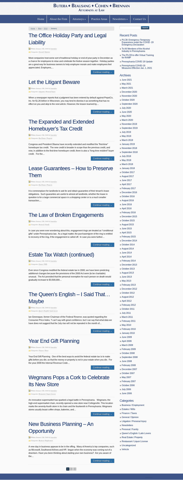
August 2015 (128, 224)
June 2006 (127, 393)
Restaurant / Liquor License (47, 394)
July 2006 (126, 389)
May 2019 (126, 136)
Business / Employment (46, 441)
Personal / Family (44, 225)
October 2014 (128, 244)
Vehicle (125, 449)
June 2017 (127, 180)
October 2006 (128, 385)
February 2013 (129, 285)
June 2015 (127, 228)
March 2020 (127, 120)
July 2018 (126, 156)
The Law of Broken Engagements (66, 215)
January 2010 (128, 333)
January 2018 (128, 168)
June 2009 (127, 337)
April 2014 (127, 257)
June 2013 (127, 277)
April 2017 (127, 184)
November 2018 (129, 148)
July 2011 (126, 313)
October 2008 (128, 353)
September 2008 (130, 357)
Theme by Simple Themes (149, 477)
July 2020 (126, 108)
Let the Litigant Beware (54, 82)
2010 (46, 28)
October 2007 (128, 373)
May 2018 (126, 160)
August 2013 (128, 273)
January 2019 (128, 144)
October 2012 (128, 293)
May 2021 (126, 84)
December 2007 (129, 369)
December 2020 (129, 92)
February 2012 (129, 305)
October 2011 (128, 309)
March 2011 (127, 317)
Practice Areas (99, 19)
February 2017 (129, 188)
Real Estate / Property (45, 138)
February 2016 (129, 212)
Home (40, 19)
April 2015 (127, 232)
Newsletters (120, 19)
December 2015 (129, 216)
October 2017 (128, 172)
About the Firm (58, 19)
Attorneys (79, 19)
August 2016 (128, 200)
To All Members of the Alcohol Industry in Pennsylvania (136, 50)
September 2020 (130, 104)
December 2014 (129, 240)
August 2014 (128, 249)
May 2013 (126, 281)
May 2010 (126, 325)
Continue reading (102, 72)
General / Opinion (44, 52)
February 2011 (129, 321)
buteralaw (54, 49)
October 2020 (128, 100)
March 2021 (127, 88)
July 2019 (126, 132)
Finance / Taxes (43, 350)
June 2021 (127, 80)
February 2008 (129, 365)
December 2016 (129, 192)
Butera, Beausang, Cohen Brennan (91, 8)
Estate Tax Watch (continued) (61, 255)
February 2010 (129, 329)
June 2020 (127, 112)
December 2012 (129, 289)
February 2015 (129, 236)
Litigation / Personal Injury (47, 92)
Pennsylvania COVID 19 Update (137, 61)
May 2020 (126, 116)
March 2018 (127, 164)
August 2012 (128, 297)
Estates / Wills (43, 264)
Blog (40, 28)
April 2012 (127, 301)
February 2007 (129, 381)
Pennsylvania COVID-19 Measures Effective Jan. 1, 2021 (137, 66)
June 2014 (127, 253)
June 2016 (127, 204)
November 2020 (129, 96)
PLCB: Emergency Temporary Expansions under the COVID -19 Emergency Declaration (138, 42)
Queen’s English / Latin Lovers (48, 311)
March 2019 (127, 140)
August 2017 (128, 176)
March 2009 (127, 345)
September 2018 (130, 152)
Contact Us (139, 19)
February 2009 (129, 349)
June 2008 (127, 361)
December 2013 (129, 265)
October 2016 (128, 196)
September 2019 (130, 128)
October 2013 (128, 269)
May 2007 (126, 377)
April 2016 (127, 208)
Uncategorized (129, 445)
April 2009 (127, 341)
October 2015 (128, 220)
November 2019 (129, 124)
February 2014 (129, 261)
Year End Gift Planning (54, 341)
